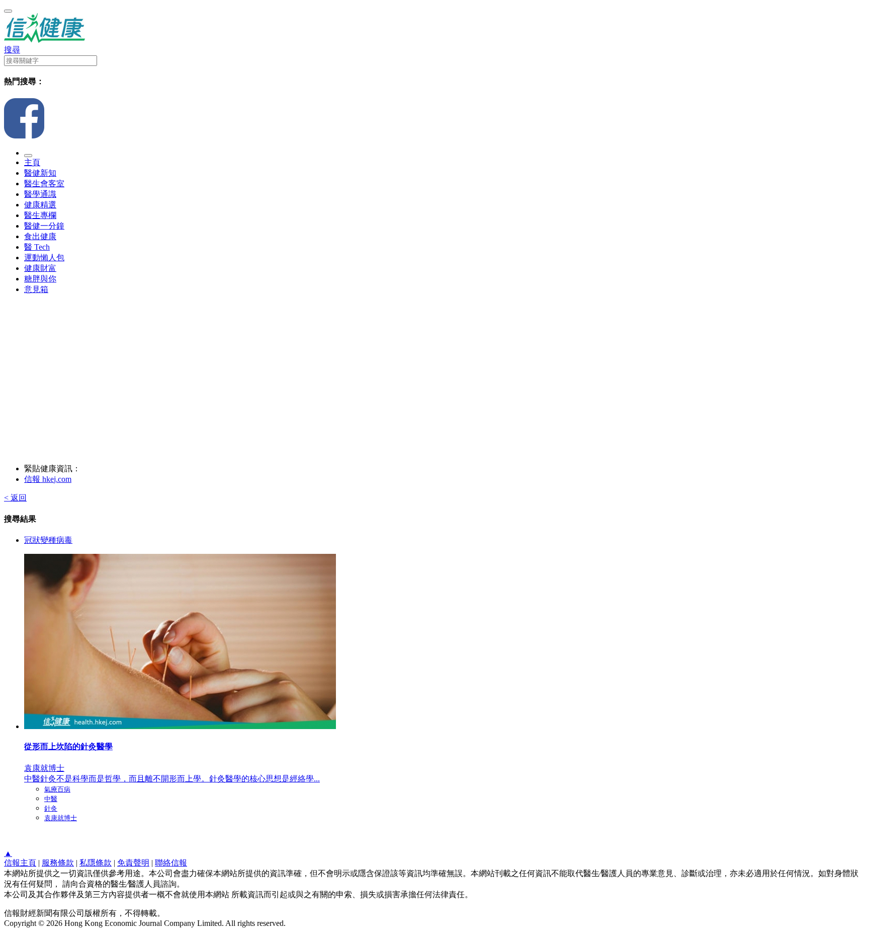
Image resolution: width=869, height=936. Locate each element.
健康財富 (40, 268)
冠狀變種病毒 (48, 540)
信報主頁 (20, 862)
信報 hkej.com (47, 479)
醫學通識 (40, 194)
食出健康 (40, 236)
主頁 (32, 162)
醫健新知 (40, 173)
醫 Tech (37, 247)
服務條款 (58, 862)
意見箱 (36, 289)
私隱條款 (95, 862)
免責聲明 (133, 862)
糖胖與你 (40, 278)
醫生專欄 (40, 215)
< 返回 (15, 497)
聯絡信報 (171, 862)
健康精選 (40, 204)
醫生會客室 (44, 183)
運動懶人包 (44, 257)
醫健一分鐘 (44, 226)
